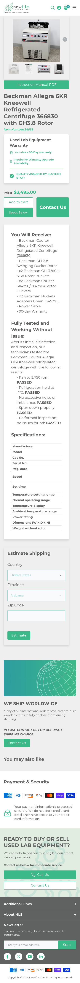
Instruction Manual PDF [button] (36, 85)
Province (15, 585)
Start (67, 945)
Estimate (18, 635)
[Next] (65, 39)
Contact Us (52, 207)
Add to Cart (18, 202)
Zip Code (15, 605)
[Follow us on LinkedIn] (41, 956)
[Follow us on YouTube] (29, 956)
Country (14, 564)
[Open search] (53, 8)
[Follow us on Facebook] (7, 956)
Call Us (43, 875)
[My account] (59, 7)
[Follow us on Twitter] (18, 956)
